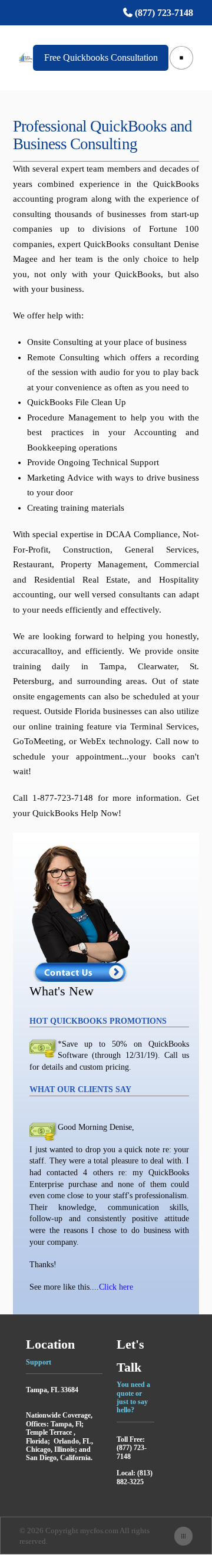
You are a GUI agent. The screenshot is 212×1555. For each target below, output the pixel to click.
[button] (181, 58)
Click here (116, 1287)
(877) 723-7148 (162, 13)
